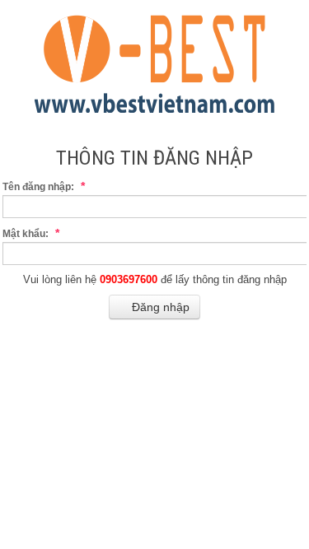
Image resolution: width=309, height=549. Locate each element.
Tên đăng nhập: (43, 186)
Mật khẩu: (30, 233)
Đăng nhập (159, 307)
